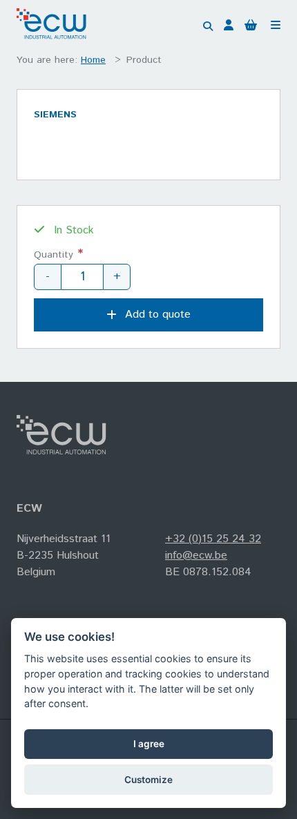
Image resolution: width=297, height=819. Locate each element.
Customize (148, 779)
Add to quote (158, 314)
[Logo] (55, 26)
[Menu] (275, 26)
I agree (148, 743)
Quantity (53, 255)
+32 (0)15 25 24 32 (213, 539)
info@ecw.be (196, 555)
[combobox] (201, 26)
